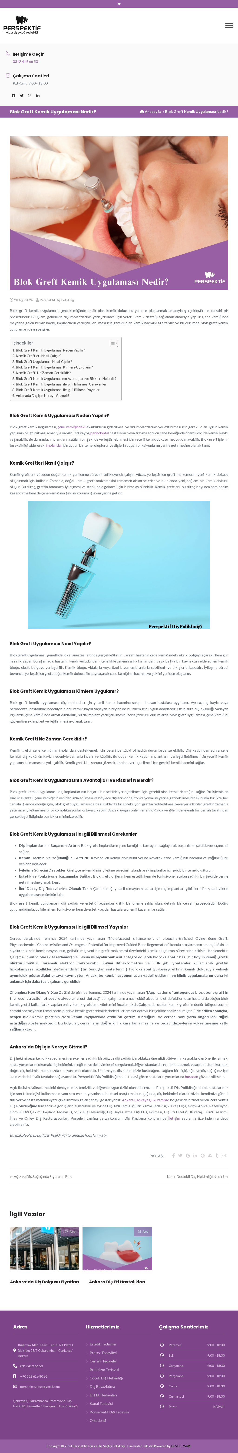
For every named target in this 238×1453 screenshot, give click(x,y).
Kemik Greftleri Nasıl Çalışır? (39, 356)
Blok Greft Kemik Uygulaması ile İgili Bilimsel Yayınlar (58, 390)
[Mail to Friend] (224, 1155)
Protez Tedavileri (103, 1352)
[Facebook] (13, 96)
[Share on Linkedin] (195, 1155)
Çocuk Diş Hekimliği (106, 1378)
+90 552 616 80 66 (33, 1376)
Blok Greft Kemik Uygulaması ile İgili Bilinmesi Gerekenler (61, 384)
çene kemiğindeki (72, 427)
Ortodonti (98, 1420)
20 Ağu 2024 (23, 300)
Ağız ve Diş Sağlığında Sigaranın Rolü (43, 1176)
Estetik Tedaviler (103, 1344)
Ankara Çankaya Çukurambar (145, 1100)
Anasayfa (153, 111)
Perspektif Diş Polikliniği (57, 300)
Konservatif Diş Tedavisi (109, 1412)
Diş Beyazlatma (102, 1386)
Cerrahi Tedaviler (103, 1361)
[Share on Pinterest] (203, 1155)
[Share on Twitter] (180, 1155)
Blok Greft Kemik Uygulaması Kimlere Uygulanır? (54, 367)
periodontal (99, 433)
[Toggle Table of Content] (111, 343)
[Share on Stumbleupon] (210, 1155)
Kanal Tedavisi (101, 1403)
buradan (191, 1076)
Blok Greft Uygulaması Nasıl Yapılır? (44, 361)
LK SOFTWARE (181, 1446)
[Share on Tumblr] (217, 1155)
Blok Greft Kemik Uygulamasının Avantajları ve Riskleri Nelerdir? (66, 378)
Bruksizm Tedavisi (104, 1369)
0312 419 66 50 (25, 61)
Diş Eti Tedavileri (103, 1395)
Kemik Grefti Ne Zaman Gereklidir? (43, 373)
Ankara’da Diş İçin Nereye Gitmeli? (42, 395)
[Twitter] (21, 96)
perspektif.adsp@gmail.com (40, 1387)
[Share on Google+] (188, 1155)
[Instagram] (30, 96)
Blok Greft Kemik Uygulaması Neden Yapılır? (50, 350)
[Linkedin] (38, 96)
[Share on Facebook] (173, 1155)
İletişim (174, 1118)
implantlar (54, 445)
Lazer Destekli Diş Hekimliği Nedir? (195, 1176)
